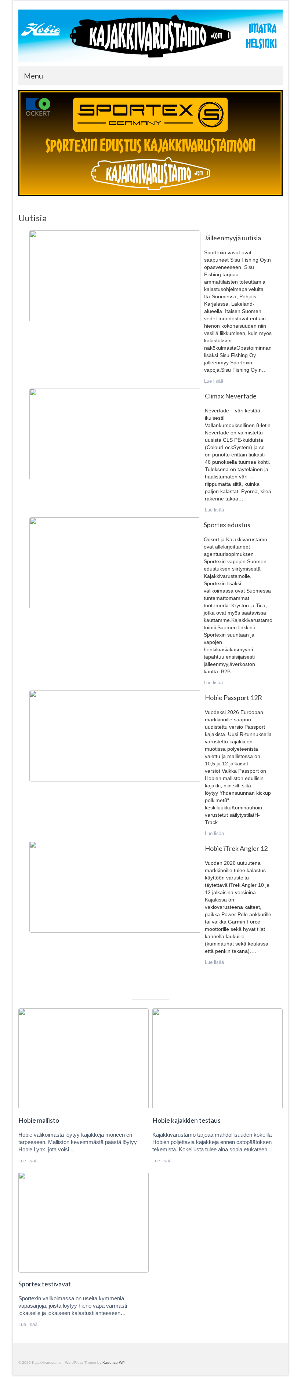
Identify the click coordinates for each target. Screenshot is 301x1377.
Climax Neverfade (115, 434)
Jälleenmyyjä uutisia (114, 276)
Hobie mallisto (83, 1058)
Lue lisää (213, 381)
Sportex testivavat (83, 1222)
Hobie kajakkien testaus (217, 1058)
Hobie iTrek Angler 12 (115, 886)
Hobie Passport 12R (115, 736)
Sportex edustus (114, 563)
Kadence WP (113, 1362)
